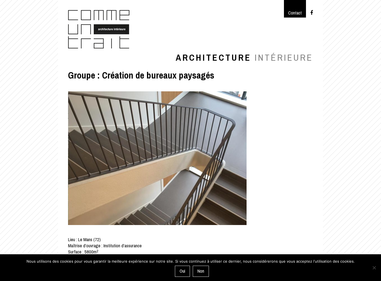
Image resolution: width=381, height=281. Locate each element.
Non (200, 271)
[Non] (374, 267)
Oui (182, 271)
